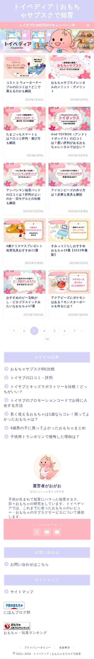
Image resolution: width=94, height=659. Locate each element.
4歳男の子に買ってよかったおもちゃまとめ (48, 428)
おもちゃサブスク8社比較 (32, 369)
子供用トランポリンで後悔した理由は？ (45, 437)
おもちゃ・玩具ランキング (25, 633)
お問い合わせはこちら (29, 564)
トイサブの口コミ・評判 (31, 378)
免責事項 (64, 647)
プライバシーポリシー (37, 647)
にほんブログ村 (17, 612)
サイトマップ (22, 592)
